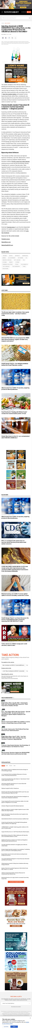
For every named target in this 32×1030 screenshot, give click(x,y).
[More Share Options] (15, 37)
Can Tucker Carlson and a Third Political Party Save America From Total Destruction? (15, 729)
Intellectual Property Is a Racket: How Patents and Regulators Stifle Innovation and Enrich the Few (14, 840)
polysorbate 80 (14, 43)
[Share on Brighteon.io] (6, 37)
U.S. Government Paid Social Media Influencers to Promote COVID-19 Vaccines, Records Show (13, 775)
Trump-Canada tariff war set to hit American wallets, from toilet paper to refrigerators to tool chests (14, 802)
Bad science (7, 23)
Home (2, 23)
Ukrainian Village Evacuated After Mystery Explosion (12, 805)
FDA (19, 42)
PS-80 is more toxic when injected (20, 161)
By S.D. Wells (3, 34)
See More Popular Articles (16, 881)
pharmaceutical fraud (5, 43)
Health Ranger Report (7, 697)
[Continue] (29, 1003)
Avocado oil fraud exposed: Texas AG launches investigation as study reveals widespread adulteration (15, 797)
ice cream (22, 42)
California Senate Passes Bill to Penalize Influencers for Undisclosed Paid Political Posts (13, 873)
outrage (28, 42)
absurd (8, 41)
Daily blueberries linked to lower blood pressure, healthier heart (15, 818)
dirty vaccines (16, 42)
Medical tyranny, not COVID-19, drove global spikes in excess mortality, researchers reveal (15, 594)
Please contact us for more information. (9, 678)
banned (20, 41)
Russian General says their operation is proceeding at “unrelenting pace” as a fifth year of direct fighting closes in (15, 850)
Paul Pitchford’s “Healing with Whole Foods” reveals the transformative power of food (14, 412)
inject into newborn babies (9, 94)
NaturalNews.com (6, 242)
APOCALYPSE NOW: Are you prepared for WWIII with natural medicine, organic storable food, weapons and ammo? (15, 339)
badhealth (12, 41)
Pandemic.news (5, 239)
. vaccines (5, 41)
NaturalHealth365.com (7, 245)
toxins (2, 44)
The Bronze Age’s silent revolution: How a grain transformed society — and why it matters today (15, 313)
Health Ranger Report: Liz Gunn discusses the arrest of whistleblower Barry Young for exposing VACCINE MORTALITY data (15, 619)
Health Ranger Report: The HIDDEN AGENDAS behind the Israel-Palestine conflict (14, 364)
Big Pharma (20, 257)
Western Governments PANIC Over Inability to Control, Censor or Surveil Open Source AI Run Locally (15, 722)
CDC (5, 42)
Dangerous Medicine (9, 42)
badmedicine (16, 41)
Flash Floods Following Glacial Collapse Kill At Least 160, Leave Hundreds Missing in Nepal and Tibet (15, 792)
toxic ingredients (25, 43)
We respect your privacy (16, 1006)
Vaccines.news (11, 227)
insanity (25, 42)
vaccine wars (6, 44)
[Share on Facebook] (9, 37)
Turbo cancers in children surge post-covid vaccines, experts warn (14, 644)
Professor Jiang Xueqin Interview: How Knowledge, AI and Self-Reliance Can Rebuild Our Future (15, 746)
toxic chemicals (19, 43)
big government (24, 41)
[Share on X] (12, 37)
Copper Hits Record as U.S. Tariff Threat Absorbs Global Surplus (15, 831)
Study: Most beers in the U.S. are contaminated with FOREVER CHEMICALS (15, 436)
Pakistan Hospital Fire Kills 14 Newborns (10, 788)
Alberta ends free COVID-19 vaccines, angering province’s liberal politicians (15, 388)
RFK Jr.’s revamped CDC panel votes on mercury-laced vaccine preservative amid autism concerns (13, 542)
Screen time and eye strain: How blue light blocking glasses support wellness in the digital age (14, 823)
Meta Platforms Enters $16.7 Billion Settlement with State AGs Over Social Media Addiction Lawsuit (14, 836)
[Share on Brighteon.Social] (3, 37)
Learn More (6, 1026)
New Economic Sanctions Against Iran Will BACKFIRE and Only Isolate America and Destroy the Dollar (15, 753)
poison (10, 43)
